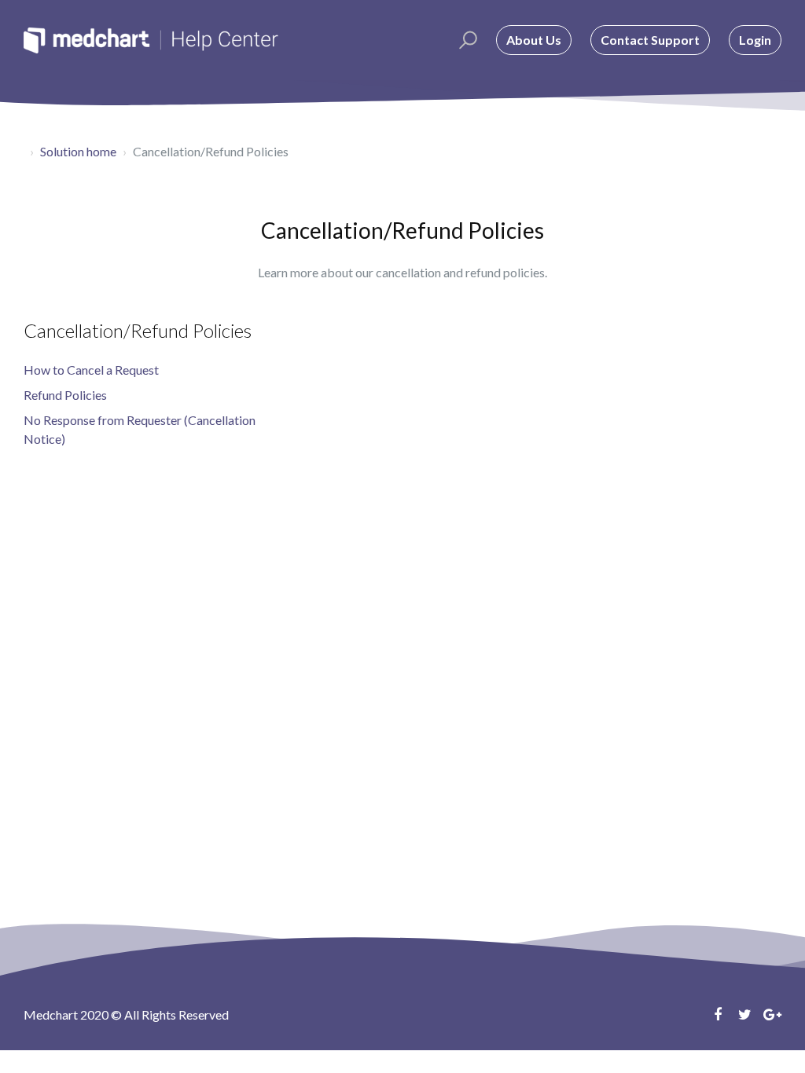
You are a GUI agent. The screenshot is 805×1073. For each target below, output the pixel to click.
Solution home (78, 151)
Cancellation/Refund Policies (138, 330)
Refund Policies (65, 394)
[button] (465, 40)
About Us (533, 39)
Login (755, 39)
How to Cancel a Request (91, 369)
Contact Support (650, 39)
